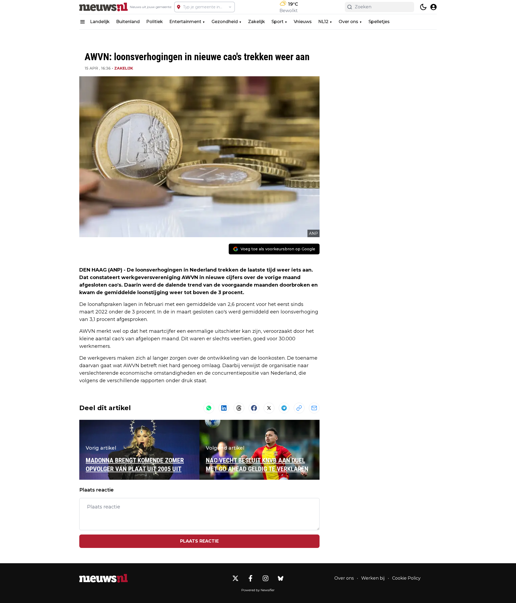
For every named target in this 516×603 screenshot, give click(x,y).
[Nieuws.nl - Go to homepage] (103, 578)
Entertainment (185, 21)
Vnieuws (303, 21)
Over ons (348, 21)
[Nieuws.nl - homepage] (103, 7)
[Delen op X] (269, 408)
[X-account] (235, 578)
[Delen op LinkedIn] (223, 408)
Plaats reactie (199, 541)
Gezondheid (225, 21)
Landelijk (100, 21)
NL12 (323, 21)
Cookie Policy (406, 578)
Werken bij (373, 578)
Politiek (154, 21)
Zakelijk (256, 21)
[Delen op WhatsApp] (208, 408)
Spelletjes (379, 21)
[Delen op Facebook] (254, 408)
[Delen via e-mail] (314, 408)
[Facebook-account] (250, 578)
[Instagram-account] (265, 578)
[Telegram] (284, 408)
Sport (277, 21)
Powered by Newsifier (258, 590)
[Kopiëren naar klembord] (299, 408)
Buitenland (128, 21)
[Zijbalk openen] (82, 22)
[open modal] (433, 7)
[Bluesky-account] (280, 578)
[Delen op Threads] (239, 408)
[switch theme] (423, 7)
